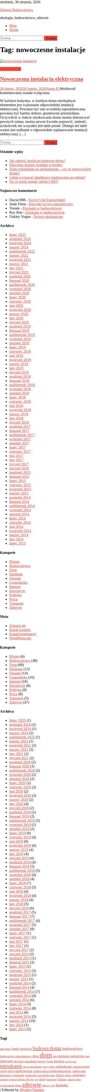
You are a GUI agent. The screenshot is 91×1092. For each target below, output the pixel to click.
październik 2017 (22, 435)
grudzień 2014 (20, 497)
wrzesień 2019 (20, 339)
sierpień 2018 (19, 393)
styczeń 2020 (19, 322)
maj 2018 (16, 406)
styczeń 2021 (19, 272)
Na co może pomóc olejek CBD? (33, 182)
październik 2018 (22, 385)
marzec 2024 (18, 247)
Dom (13, 570)
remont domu (17, 1079)
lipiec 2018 (17, 397)
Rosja (30, 1079)
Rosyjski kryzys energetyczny (51, 204)
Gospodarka (18, 582)
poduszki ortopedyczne (40, 1075)
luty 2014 (16, 539)
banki (15, 1049)
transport (51, 1079)
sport (42, 1079)
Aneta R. (53, 89)
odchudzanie (64, 1066)
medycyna (70, 1061)
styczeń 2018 (19, 422)
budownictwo (72, 1049)
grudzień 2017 (20, 427)
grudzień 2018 (20, 376)
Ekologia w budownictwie (42, 208)
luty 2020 (16, 318)
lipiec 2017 (17, 447)
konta (50, 1061)
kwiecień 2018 (20, 410)
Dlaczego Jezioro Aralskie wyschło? (36, 165)
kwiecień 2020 (20, 310)
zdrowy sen (48, 1085)
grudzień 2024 (20, 239)
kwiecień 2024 (20, 243)
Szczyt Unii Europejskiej (46, 200)
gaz (87, 1056)
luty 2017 (16, 460)
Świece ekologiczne (48, 217)
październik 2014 (22, 506)
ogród (3, 1071)
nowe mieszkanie (32, 1066)
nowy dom (49, 1066)
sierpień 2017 (19, 443)
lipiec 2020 (17, 297)
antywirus (5, 1049)
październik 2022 (22, 251)
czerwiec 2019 (20, 351)
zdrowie (31, 1084)
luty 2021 (16, 268)
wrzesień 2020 (20, 289)
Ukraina (61, 1079)
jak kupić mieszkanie (25, 1061)
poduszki (18, 1075)
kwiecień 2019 (20, 360)
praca (60, 1075)
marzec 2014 (18, 535)
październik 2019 (22, 335)
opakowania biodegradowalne (52, 1071)
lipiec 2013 (17, 543)
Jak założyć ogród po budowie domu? (37, 161)
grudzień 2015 (20, 472)
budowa (26, 1049)
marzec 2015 (18, 493)
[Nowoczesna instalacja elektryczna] (45, 61)
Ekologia (16, 574)
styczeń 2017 (19, 464)
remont (4, 1079)
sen (36, 1079)
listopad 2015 (19, 477)
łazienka (62, 1085)
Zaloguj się (17, 626)
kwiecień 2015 (20, 489)
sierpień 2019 (19, 343)
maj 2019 (16, 356)
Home (13, 30)
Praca (13, 599)
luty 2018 (16, 418)
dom (46, 1055)
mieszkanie (11, 1066)
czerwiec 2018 (20, 401)
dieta (35, 1056)
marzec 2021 (18, 264)
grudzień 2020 (20, 276)
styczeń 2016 (19, 468)
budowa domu (47, 1048)
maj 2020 (16, 306)
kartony (42, 1061)
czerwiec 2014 (20, 522)
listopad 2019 (19, 331)
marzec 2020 (18, 314)
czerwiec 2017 (20, 452)
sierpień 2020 (19, 293)
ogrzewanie (81, 1066)
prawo (68, 1075)
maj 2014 (16, 527)
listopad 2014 (19, 502)
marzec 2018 (18, 414)
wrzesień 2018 (20, 389)
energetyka (77, 1056)
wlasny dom (74, 1079)
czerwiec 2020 (20, 301)
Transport (16, 603)
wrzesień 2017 (20, 439)
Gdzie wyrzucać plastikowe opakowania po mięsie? (47, 177)
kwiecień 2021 (20, 260)
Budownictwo (10, 69)
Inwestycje (17, 591)
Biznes (14, 562)
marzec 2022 (18, 255)
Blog (13, 26)
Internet (15, 587)
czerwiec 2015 (20, 485)
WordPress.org (20, 638)
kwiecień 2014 (20, 531)
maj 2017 (16, 456)
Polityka (15, 595)
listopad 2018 (19, 381)
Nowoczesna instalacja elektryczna (41, 79)
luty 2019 (16, 368)
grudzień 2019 (20, 326)
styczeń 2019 (19, 372)
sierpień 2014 (19, 514)
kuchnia (59, 1061)
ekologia (63, 1056)
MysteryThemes (32, 1090)
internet (6, 1061)
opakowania (23, 1071)
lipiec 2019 (17, 347)
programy (79, 1075)
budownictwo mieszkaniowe (16, 1056)
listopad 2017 (19, 431)
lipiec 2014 (17, 518)
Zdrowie (15, 607)
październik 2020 (22, 285)
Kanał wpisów (20, 630)
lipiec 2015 (17, 481)
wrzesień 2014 (20, 510)
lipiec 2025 (17, 235)
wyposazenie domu (10, 1085)
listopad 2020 (19, 281)
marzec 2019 (18, 364)
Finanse (15, 578)
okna (10, 1071)
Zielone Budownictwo (16, 10)
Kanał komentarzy (22, 634)
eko (55, 1056)
